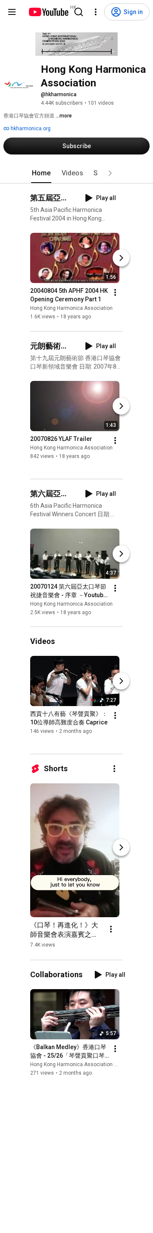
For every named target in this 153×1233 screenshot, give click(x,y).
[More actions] (115, 292)
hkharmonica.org (30, 129)
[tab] (41, 173)
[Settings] (96, 12)
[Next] (121, 258)
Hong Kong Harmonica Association (71, 309)
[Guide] (12, 12)
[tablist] (76, 173)
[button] (110, 173)
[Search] (79, 12)
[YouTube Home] (48, 12)
